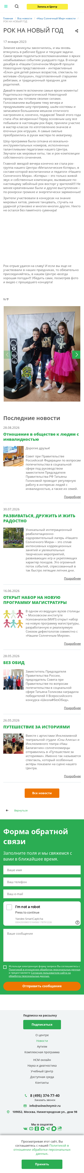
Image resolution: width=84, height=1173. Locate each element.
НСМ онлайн (42, 1060)
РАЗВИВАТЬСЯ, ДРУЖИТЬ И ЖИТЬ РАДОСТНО (39, 518)
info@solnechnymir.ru (45, 1106)
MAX (53, 1128)
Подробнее (72, 497)
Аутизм (42, 1046)
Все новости (42, 793)
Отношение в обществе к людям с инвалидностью (41, 436)
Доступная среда (42, 1077)
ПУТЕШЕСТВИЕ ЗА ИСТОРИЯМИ (36, 727)
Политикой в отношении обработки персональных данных (44, 969)
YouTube (30, 1128)
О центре (42, 1035)
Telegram (42, 1128)
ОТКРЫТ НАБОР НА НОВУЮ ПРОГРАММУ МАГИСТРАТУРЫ (35, 600)
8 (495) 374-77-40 (45, 1095)
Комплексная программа (42, 1052)
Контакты (42, 1082)
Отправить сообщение (42, 986)
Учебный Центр (42, 1071)
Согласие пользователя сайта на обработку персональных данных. (40, 974)
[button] (77, 310)
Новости (42, 1041)
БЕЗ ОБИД (13, 662)
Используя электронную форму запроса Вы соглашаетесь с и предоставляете (44, 971)
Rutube (59, 1128)
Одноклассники (36, 1128)
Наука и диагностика (42, 1065)
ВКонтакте (25, 1128)
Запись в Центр (47, 6)
